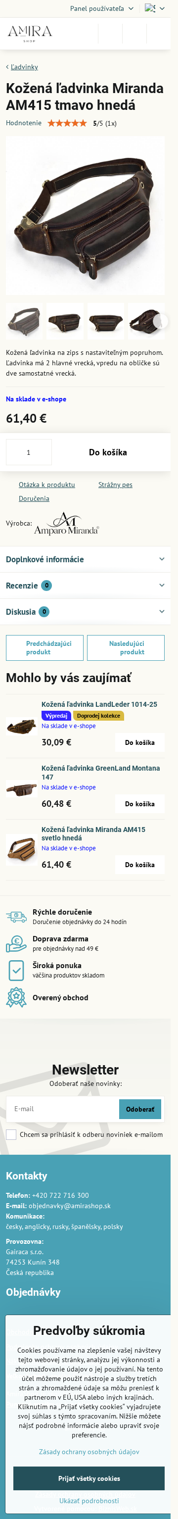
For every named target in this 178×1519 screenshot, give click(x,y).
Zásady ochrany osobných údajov (89, 1451)
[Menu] (159, 34)
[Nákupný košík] (134, 34)
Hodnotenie (24, 122)
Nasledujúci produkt (126, 648)
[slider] (67, 123)
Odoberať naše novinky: (85, 1083)
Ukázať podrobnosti (89, 1500)
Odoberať (140, 1109)
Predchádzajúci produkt (49, 648)
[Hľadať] (110, 34)
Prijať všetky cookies (89, 1478)
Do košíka (108, 452)
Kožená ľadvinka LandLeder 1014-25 (99, 704)
